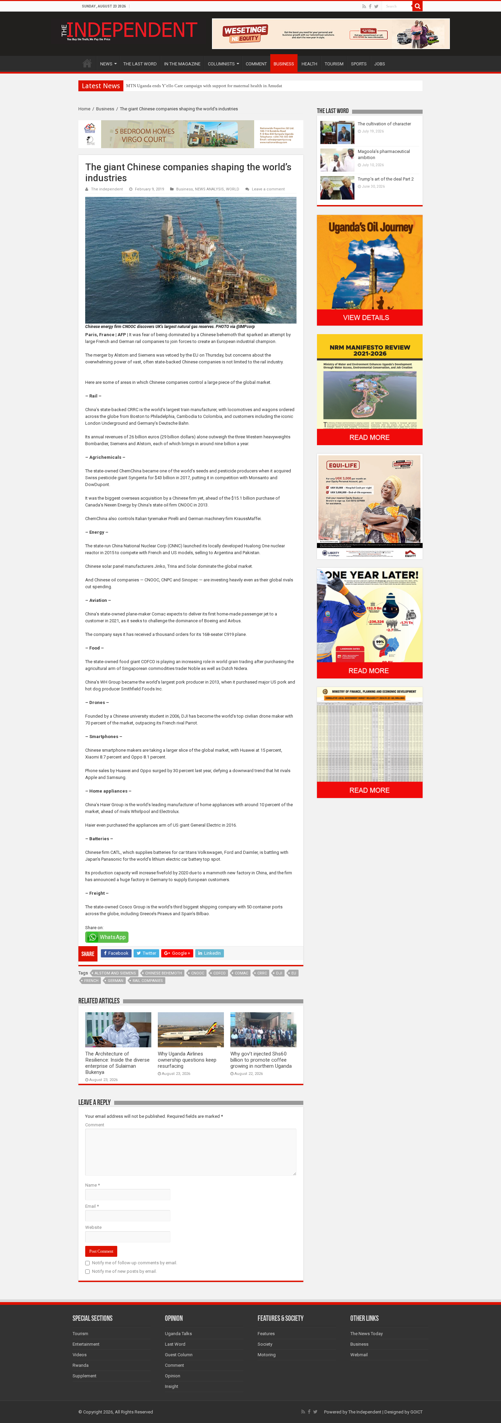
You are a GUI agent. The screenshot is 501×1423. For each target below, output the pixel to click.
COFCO (219, 973)
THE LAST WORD (140, 63)
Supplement (84, 1375)
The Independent (364, 1411)
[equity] (370, 506)
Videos (80, 1354)
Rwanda (81, 1365)
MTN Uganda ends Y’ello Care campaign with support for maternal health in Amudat (204, 85)
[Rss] (364, 6)
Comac (241, 973)
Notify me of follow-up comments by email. (134, 1262)
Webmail (359, 1354)
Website (93, 1227)
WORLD (232, 189)
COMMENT (256, 63)
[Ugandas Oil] (370, 269)
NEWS (106, 63)
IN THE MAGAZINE (182, 63)
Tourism (80, 1333)
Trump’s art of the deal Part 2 (386, 179)
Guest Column (179, 1354)
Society (265, 1344)
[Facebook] (370, 6)
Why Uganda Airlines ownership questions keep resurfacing (187, 1060)
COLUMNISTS (221, 63)
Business (105, 108)
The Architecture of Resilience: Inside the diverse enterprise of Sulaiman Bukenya (117, 1063)
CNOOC (197, 973)
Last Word (175, 1344)
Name (92, 1185)
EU (293, 973)
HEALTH (309, 63)
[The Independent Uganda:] (128, 30)
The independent (107, 189)
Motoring (267, 1354)
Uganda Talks (178, 1333)
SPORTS (359, 63)
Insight (171, 1386)
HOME (87, 63)
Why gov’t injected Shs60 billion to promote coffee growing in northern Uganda (261, 1060)
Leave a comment (268, 189)
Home (84, 108)
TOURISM (334, 63)
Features (266, 1333)
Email (92, 1206)
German (115, 981)
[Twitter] (376, 6)
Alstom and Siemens (115, 973)
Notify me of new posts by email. (124, 1271)
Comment (94, 1124)
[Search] (417, 6)
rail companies (148, 981)
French (91, 981)
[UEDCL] (370, 622)
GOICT (416, 1411)
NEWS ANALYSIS (209, 189)
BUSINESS (284, 63)
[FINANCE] (370, 742)
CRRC (262, 973)
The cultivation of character (384, 123)
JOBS (379, 63)
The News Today (366, 1333)
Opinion (172, 1375)
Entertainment (86, 1344)
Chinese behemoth (163, 973)
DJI (279, 973)
